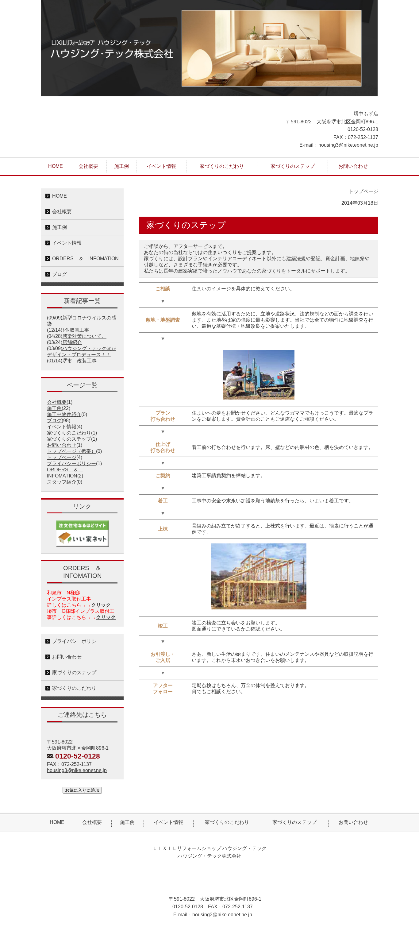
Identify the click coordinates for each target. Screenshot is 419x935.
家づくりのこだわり (69, 432)
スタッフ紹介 (61, 482)
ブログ (54, 420)
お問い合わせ (61, 445)
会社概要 (57, 402)
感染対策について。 (84, 336)
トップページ (61, 457)
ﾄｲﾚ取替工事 (75, 330)
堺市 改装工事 (79, 360)
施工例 (54, 408)
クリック (101, 605)
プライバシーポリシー (71, 463)
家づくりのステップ (69, 439)
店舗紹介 (72, 342)
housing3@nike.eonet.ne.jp (77, 770)
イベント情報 (61, 426)
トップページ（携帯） (71, 451)
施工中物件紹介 (64, 414)
